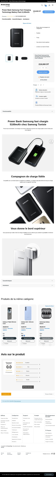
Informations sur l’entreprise (49, 436)
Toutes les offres (4, 418)
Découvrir (9, 341)
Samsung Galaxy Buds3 (45, 322)
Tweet (41, 85)
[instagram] (54, 454)
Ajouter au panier (49, 11)
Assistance (26, 19)
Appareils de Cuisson (16, 439)
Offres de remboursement (4, 427)
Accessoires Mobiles (16, 427)
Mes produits (37, 426)
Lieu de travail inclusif (50, 425)
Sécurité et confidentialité (48, 422)
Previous (43, 345)
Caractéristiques (17, 19)
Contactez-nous (26, 418)
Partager (38, 85)
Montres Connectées (16, 425)
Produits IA (3, 424)
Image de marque (49, 441)
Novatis (2, 447)
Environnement (48, 419)
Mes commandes (38, 422)
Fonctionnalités (6, 19)
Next (50, 345)
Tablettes (14, 420)
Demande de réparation (26, 429)
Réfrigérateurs (15, 432)
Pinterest (43, 85)
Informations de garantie (26, 423)
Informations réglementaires (26, 433)
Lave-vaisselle (15, 434)
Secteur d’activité (49, 439)
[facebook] (52, 454)
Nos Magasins (48, 433)
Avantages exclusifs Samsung (5, 421)
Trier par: (47, 394)
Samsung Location (51, 1)
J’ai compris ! (49, 474)
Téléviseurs (14, 429)
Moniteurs (14, 441)
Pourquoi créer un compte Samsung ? (38, 419)
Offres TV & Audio (4, 432)
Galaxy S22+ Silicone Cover (27, 322)
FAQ (24, 420)
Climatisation (14, 436)
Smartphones (15, 418)
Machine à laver (15, 422)
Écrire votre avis (28, 387)
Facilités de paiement (27, 426)
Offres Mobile (4, 430)
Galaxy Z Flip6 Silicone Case (9, 322)
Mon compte (37, 424)
